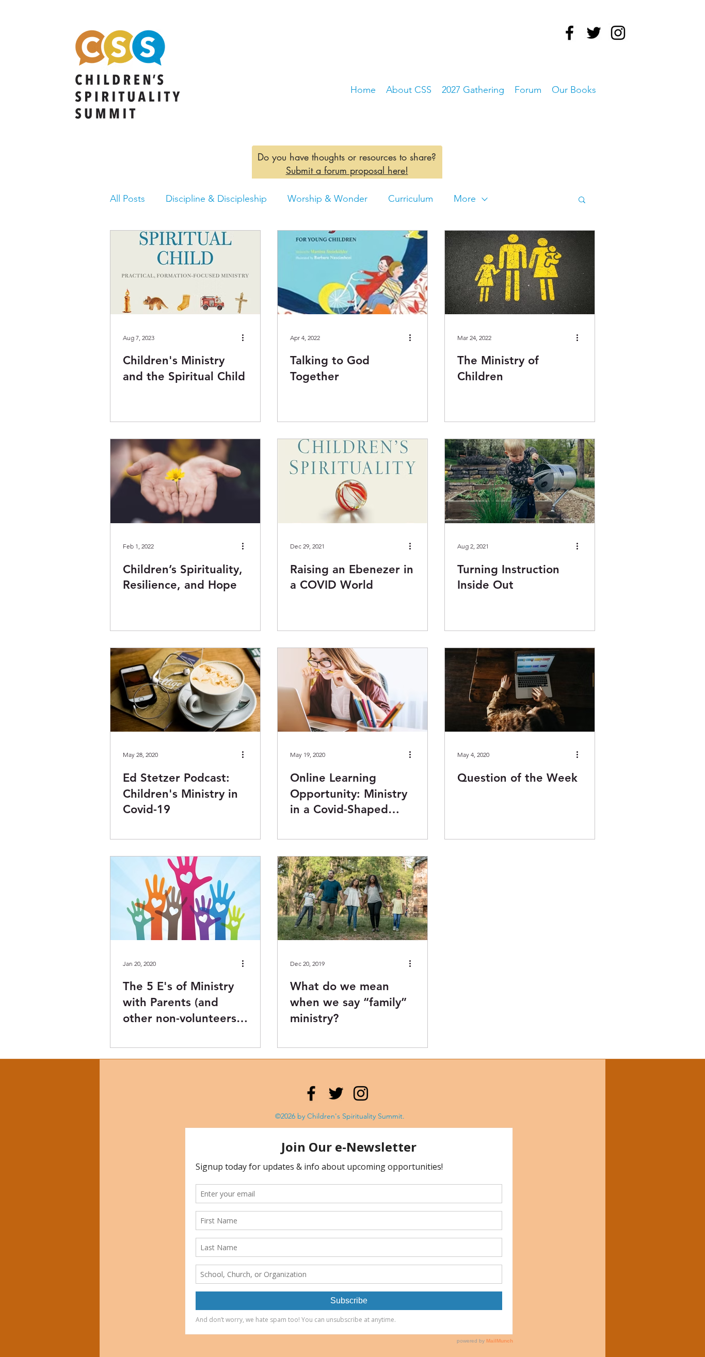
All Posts (127, 198)
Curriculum (410, 198)
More (465, 198)
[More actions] (246, 337)
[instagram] (618, 32)
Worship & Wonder (327, 198)
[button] (582, 200)
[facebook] (569, 32)
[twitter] (593, 32)
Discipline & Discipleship (216, 198)
